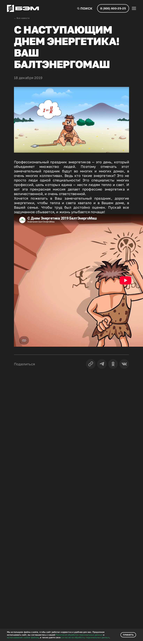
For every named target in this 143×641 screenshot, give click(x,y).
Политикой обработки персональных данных (79, 634)
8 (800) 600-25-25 (113, 8)
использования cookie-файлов (23, 637)
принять (128, 634)
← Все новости (22, 18)
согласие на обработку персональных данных (85, 637)
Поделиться (24, 364)
